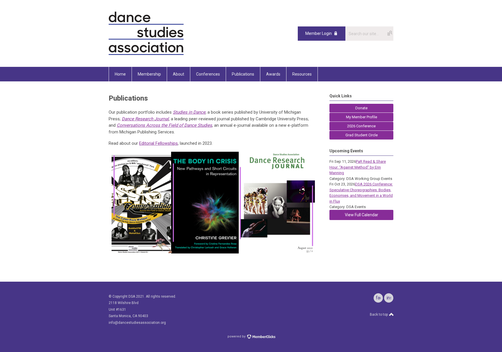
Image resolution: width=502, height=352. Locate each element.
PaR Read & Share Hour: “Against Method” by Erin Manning (357, 167)
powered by (236, 336)
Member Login (318, 33)
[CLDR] (146, 53)
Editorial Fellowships (158, 143)
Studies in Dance (189, 112)
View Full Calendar (361, 214)
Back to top (379, 314)
